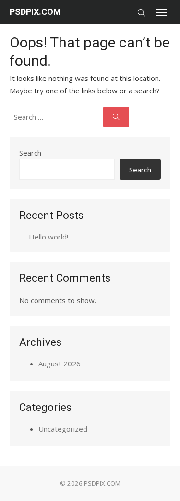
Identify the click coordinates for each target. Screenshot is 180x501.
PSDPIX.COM (35, 12)
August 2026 (59, 363)
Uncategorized (62, 428)
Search (30, 153)
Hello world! (48, 236)
